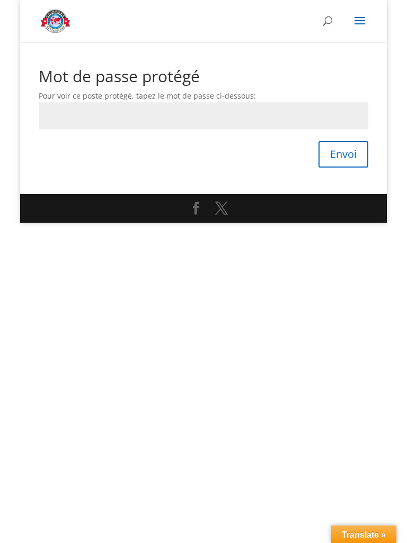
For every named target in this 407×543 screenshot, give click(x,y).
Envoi (343, 154)
